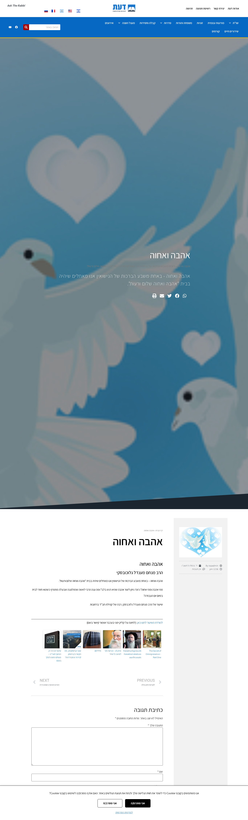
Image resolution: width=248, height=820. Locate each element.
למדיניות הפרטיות (124, 812)
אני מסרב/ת (110, 803)
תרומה (189, 8)
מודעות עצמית (216, 23)
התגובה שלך (155, 725)
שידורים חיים (231, 31)
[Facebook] (16, 27)
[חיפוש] (26, 27)
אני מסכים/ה (138, 803)
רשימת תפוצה (203, 8)
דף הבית (159, 530)
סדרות (167, 23)
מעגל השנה (128, 23)
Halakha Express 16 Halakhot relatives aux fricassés (132, 654)
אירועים (109, 23)
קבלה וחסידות (147, 23)
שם (160, 771)
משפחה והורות (184, 23)
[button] (184, 296)
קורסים (216, 31)
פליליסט (98, 650)
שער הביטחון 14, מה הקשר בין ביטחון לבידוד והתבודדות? (72, 654)
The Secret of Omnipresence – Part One (153, 654)
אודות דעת (233, 8)
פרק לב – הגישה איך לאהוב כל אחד (113, 652)
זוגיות (200, 23)
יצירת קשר (219, 8)
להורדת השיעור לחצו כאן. (149, 623)
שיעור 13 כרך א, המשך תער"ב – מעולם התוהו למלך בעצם (53, 655)
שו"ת (235, 23)
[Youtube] (10, 27)
